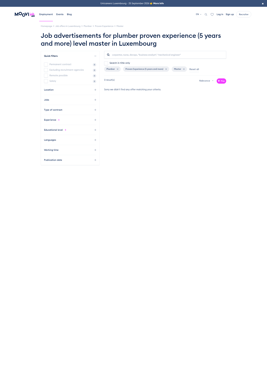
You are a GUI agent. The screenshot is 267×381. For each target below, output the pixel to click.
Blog (69, 14)
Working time (51, 149)
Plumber (110, 69)
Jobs (47, 99)
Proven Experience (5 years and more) (144, 69)
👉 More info (157, 3)
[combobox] (206, 81)
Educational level (54, 129)
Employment (46, 14)
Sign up (230, 14)
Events (60, 14)
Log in (220, 14)
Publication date (53, 159)
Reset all (194, 69)
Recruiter (243, 14)
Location (49, 89)
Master (178, 69)
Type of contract (53, 109)
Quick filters (51, 55)
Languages (50, 139)
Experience (50, 119)
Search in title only (120, 62)
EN (197, 14)
